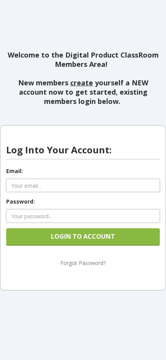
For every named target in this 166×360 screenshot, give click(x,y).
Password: (20, 201)
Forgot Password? (83, 263)
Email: (14, 171)
